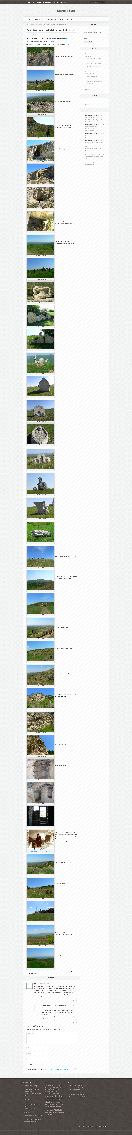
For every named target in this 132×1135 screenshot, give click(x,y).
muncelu (47, 1100)
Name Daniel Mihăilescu (91, 153)
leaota (62, 1098)
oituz (53, 1102)
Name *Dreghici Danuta (90, 129)
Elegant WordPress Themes (91, 1126)
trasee (50, 1112)
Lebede (26, 1108)
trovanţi (55, 1112)
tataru (46, 1112)
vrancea (62, 1112)
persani (61, 1102)
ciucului (49, 1089)
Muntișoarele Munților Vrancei (76, 1094)
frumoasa (62, 1094)
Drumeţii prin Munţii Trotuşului (94, 58)
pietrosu (60, 1104)
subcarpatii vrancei (50, 1108)
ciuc (57, 1087)
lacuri (56, 1098)
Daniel (86, 138)
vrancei (49, 1114)
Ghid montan (37, 2)
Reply (74, 1000)
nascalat (57, 1100)
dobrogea (56, 1094)
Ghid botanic (47, 2)
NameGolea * (88, 120)
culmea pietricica (51, 1092)
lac (53, 1098)
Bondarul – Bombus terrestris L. (32, 1097)
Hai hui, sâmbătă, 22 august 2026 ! (77, 1085)
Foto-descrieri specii (92, 76)
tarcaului (58, 1109)
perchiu (57, 1102)
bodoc (61, 1085)
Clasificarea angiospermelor (31, 1111)
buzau (51, 1087)
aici (66, 38)
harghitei (52, 1096)
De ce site (64, 2)
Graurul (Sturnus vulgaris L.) (96, 138)
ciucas (61, 1087)
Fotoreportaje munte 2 (36, 24)
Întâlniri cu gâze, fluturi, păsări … (94, 63)
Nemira (48, 1102)
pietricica (55, 1104)
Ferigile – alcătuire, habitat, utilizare (32, 1089)
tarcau (52, 1110)
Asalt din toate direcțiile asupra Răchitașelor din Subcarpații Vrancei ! (94, 162)
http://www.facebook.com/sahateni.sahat (40, 851)
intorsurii (49, 1098)
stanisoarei (58, 1106)
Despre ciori (27, 1102)
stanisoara (52, 1106)
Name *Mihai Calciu (89, 161)
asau (46, 1085)
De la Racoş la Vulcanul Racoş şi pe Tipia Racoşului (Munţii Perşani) (94, 142)
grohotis (47, 1096)
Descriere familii (90, 73)
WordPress (106, 1126)
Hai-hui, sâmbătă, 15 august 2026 (77, 1092)
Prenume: (86, 36)
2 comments (55, 34)
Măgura (51, 1100)
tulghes (59, 1112)
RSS (70, 1083)
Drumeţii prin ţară (91, 61)
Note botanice (90, 79)
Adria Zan (87, 146)
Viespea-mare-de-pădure (30, 1093)
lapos (59, 1098)
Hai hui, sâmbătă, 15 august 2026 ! (77, 1097)
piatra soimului (48, 1104)
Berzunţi (55, 1085)
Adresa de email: (88, 29)
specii (47, 1106)
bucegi (47, 1087)
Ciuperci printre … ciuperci (30, 1104)
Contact (56, 2)
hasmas (59, 1095)
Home (28, 2)
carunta (54, 1087)
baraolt (49, 1085)
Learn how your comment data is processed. (57, 1069)
